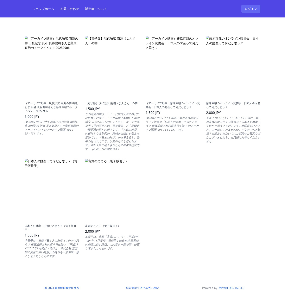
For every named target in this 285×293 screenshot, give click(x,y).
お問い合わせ (69, 9)
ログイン (251, 9)
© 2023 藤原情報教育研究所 (62, 288)
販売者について (96, 9)
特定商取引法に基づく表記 (142, 288)
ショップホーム (43, 9)
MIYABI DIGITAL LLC (231, 288)
